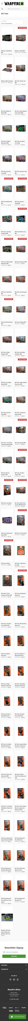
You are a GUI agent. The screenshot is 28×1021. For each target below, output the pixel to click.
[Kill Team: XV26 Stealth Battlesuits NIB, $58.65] (7, 249)
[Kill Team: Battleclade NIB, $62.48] (7, 189)
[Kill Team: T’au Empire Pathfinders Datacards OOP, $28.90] (7, 793)
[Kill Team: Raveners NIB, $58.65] (21, 249)
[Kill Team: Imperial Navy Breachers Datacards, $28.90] (21, 731)
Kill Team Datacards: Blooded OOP (20, 899)
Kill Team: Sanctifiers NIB (6, 293)
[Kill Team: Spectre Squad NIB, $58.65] (21, 189)
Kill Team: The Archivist (21, 533)
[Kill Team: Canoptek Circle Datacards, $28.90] (7, 611)
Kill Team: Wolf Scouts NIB (20, 232)
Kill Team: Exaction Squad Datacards (5, 715)
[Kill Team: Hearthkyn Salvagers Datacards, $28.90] (21, 671)
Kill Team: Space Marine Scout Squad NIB (21, 112)
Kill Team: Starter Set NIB (20, 82)
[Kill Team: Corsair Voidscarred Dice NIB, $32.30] (7, 580)
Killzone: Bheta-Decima (7, 81)
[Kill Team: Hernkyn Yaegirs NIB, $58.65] (21, 460)
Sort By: (4, 21)
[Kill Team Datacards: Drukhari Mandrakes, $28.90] (7, 855)
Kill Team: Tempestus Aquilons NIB (20, 413)
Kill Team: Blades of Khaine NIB (6, 112)
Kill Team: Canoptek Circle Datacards (6, 624)
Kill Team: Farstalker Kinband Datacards (6, 745)
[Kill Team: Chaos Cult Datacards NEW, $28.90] (7, 761)
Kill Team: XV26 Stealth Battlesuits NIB (7, 262)
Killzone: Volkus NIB (20, 51)
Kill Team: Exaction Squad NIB (5, 413)
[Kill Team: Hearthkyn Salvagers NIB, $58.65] (21, 339)
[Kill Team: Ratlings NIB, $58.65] (21, 309)
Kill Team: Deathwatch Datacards (20, 594)
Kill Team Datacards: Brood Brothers (20, 839)
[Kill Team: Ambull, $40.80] (7, 550)
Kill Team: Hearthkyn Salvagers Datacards (20, 684)
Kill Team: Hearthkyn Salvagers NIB (20, 353)
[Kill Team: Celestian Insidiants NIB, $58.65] (7, 219)
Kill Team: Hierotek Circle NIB (5, 172)
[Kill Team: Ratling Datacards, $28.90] (7, 641)
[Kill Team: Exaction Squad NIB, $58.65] (7, 400)
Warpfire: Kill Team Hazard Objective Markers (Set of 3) (5, 932)
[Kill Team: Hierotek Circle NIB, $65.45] (7, 158)
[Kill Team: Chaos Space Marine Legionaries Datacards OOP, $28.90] (21, 793)
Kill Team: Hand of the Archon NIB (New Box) (20, 504)
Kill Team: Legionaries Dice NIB (20, 564)
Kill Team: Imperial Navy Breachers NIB (21, 383)
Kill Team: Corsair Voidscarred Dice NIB (6, 594)
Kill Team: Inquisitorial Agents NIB (6, 534)
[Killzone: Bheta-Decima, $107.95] (7, 68)
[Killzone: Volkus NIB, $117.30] (21, 38)
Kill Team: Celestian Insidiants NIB (6, 232)
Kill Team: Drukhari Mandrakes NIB (5, 142)
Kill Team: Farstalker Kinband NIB (6, 383)
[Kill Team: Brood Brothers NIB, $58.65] (7, 460)
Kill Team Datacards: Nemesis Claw (20, 869)
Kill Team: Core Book (6, 503)
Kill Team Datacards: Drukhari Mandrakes (6, 869)
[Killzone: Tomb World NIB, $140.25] (7, 38)
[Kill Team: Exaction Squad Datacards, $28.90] (7, 701)
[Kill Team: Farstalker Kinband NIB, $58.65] (7, 369)
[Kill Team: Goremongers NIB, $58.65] (21, 279)
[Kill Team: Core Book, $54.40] (7, 490)
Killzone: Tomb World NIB (6, 51)
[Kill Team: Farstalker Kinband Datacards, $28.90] (7, 731)
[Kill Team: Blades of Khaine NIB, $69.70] (7, 98)
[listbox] (9, 23)
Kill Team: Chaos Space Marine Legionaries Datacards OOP (20, 808)
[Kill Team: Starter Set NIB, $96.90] (21, 68)
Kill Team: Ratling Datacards (5, 654)
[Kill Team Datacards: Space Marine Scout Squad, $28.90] (7, 885)
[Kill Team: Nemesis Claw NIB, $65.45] (21, 158)
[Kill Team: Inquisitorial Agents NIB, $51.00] (7, 520)
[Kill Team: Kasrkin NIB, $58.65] (21, 430)
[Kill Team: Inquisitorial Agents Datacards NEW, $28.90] (7, 825)
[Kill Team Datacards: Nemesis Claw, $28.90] (21, 855)
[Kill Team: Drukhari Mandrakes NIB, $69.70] (7, 128)
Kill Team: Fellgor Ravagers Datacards (6, 684)
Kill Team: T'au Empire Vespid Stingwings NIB (6, 443)
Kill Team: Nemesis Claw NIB (21, 172)
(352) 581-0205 (15, 999)
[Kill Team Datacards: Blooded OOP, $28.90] (21, 885)
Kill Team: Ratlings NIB (20, 322)
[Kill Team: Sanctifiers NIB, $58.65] (7, 279)
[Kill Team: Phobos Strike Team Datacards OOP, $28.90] (21, 761)
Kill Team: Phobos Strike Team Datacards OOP (20, 776)
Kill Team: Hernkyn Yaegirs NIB (19, 473)
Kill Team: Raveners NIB (21, 262)
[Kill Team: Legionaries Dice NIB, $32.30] (21, 550)
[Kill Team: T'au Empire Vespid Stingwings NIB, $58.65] (7, 430)
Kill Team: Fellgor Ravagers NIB (5, 353)
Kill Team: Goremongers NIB (21, 293)
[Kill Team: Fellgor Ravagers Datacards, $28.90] (7, 671)
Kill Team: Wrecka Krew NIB (7, 323)
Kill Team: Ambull (5, 563)
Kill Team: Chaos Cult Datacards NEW (6, 775)
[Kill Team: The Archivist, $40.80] (21, 520)
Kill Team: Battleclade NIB (6, 202)
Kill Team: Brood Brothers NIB (5, 473)
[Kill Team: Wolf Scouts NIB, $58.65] (21, 219)
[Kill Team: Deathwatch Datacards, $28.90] (21, 580)
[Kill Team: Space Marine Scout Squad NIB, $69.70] (21, 98)
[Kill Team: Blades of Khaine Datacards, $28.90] (21, 641)
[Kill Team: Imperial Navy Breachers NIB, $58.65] (21, 369)
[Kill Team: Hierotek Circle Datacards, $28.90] (21, 701)
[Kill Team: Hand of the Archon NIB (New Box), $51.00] (21, 490)
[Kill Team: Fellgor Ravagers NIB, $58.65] (7, 339)
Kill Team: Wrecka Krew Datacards (20, 624)
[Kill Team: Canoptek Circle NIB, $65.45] (21, 128)
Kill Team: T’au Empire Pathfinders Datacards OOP (6, 808)
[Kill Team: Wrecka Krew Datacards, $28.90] (21, 611)
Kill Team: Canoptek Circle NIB (20, 142)
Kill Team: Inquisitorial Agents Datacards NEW (6, 839)
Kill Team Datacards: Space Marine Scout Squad (6, 900)
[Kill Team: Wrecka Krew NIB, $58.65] (7, 309)
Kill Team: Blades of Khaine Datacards (19, 654)
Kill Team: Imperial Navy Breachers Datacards (21, 745)
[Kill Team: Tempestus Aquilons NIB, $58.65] (21, 400)
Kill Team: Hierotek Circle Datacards (19, 715)
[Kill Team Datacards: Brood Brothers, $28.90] (21, 825)
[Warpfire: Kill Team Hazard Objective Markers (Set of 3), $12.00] (7, 917)
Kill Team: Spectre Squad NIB (19, 202)
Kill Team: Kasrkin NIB (20, 442)
